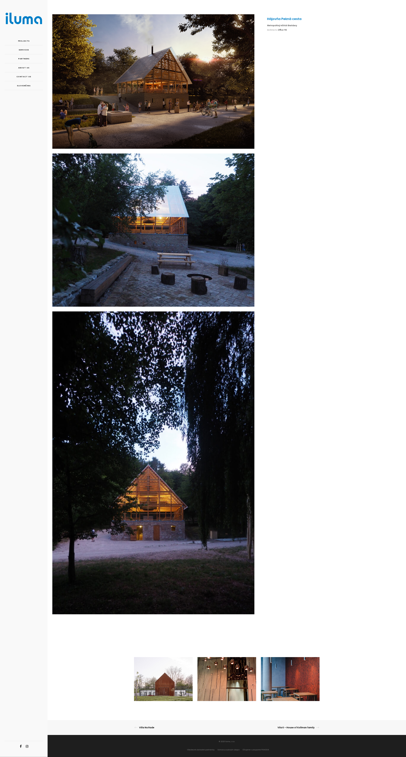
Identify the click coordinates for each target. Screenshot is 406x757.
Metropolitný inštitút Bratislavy (282, 25)
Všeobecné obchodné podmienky (201, 749)
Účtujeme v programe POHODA (255, 749)
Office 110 (282, 30)
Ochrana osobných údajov (228, 749)
